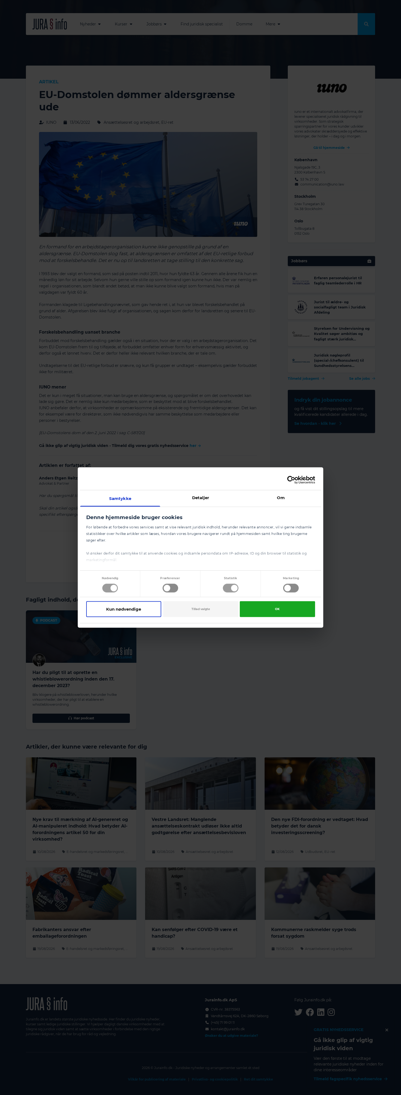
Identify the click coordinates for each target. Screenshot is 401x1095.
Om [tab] (281, 497)
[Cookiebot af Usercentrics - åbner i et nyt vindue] (291, 480)
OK (277, 609)
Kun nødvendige (123, 608)
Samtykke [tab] (120, 498)
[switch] (170, 588)
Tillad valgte (200, 609)
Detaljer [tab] (200, 497)
